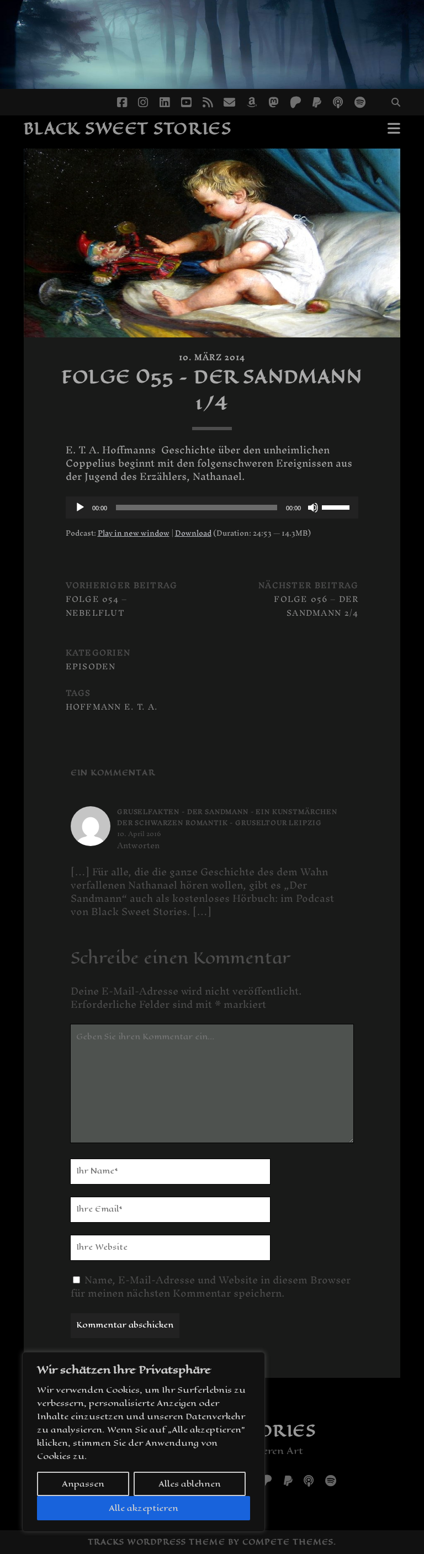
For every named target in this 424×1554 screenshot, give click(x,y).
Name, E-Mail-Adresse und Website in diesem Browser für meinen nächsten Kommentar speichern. (211, 1286)
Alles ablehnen (189, 1483)
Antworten (138, 845)
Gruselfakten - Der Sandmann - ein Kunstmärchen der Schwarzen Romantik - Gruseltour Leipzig (227, 817)
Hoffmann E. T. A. (112, 706)
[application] (212, 507)
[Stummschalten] (313, 507)
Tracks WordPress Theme (156, 1542)
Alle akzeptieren (143, 1508)
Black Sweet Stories (128, 128)
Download (193, 533)
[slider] (337, 506)
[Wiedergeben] (80, 507)
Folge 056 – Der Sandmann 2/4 (316, 606)
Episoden (91, 666)
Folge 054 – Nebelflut (97, 606)
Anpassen (83, 1483)
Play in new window (133, 533)
